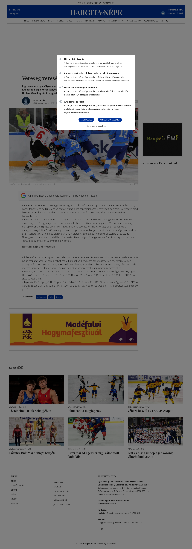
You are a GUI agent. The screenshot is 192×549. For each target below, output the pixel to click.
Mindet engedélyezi (110, 120)
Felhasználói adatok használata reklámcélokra (91, 73)
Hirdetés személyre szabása (80, 87)
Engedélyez (86, 120)
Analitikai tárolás (74, 101)
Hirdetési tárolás (74, 59)
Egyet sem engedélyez (96, 126)
